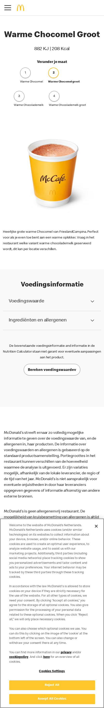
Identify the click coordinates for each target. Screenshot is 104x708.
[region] (52, 613)
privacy (66, 652)
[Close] (96, 526)
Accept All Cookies (52, 699)
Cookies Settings (52, 671)
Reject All (52, 685)
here (46, 657)
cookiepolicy (18, 657)
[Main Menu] (8, 8)
